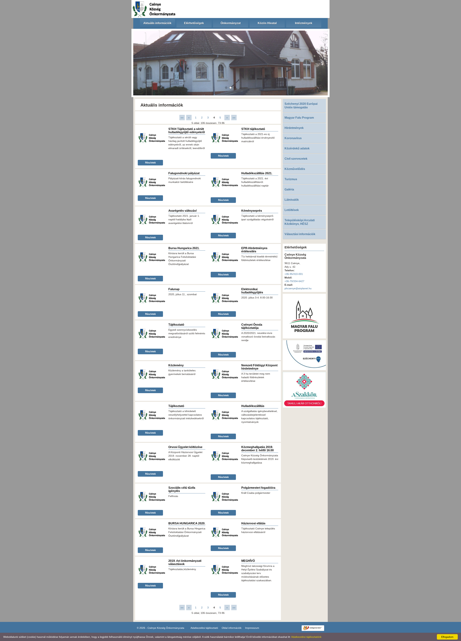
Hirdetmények (294, 127)
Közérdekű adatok (297, 148)
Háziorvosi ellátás (253, 523)
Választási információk (300, 234)
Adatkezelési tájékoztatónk (306, 636)
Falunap (174, 289)
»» (233, 117)
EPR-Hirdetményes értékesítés (254, 250)
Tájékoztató (176, 324)
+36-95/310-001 (294, 274)
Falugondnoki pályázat (184, 173)
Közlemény (176, 365)
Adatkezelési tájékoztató (204, 627)
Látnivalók (292, 199)
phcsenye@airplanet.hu (298, 288)
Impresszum (252, 627)
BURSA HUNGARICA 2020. (186, 523)
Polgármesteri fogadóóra (258, 487)
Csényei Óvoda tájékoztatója (251, 326)
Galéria (289, 189)
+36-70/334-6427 (294, 281)
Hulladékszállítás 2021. (256, 173)
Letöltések (292, 210)
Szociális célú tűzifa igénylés (181, 489)
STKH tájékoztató (253, 129)
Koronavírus (293, 138)
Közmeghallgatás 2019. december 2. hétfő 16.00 (257, 449)
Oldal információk (231, 627)
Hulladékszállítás (252, 406)
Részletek (150, 162)
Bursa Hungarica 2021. (184, 248)
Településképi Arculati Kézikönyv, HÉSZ (300, 222)
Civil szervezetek (296, 158)
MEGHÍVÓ (248, 560)
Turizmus (291, 179)
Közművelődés (295, 168)
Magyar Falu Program (299, 117)
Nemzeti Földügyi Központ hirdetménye (259, 367)
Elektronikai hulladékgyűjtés (252, 291)
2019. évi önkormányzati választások (184, 562)
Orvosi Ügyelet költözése (185, 447)
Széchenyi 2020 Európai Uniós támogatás (301, 105)
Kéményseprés (251, 210)
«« (182, 117)
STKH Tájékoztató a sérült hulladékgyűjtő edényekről (186, 130)
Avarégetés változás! (182, 210)
